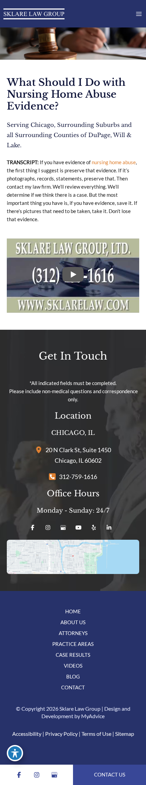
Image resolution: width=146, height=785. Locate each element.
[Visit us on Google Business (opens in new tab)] (63, 527)
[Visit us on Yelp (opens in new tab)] (93, 527)
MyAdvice (93, 716)
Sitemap (124, 733)
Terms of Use (96, 733)
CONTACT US (109, 775)
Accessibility (26, 733)
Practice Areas (73, 644)
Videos (73, 666)
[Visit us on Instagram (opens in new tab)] (47, 527)
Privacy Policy (61, 733)
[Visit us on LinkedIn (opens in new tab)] (109, 527)
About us (73, 622)
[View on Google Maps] (73, 557)
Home (73, 611)
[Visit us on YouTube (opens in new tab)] (78, 527)
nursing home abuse (114, 162)
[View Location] (40, 449)
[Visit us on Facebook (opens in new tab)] (32, 527)
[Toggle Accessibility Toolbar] (15, 753)
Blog (73, 676)
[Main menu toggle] (139, 14)
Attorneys (73, 633)
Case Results (73, 655)
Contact (73, 687)
